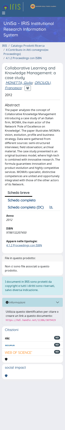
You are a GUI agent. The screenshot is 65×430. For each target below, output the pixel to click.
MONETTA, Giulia (19, 82)
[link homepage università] (43, 6)
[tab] (51, 207)
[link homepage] (12, 6)
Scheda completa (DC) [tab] (26, 207)
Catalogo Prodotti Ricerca (28, 46)
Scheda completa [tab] (22, 200)
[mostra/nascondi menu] (3, 13)
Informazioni (16, 302)
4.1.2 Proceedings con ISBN (24, 58)
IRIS (4, 46)
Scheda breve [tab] (18, 192)
